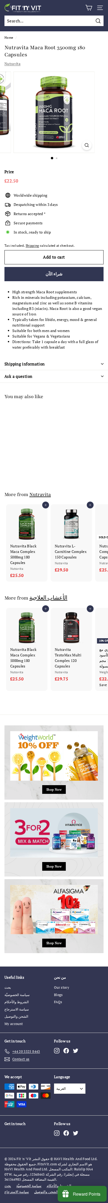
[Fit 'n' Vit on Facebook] (66, 1050)
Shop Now (54, 789)
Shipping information (24, 364)
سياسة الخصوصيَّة (17, 994)
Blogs (58, 994)
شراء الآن (54, 274)
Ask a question (18, 376)
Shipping (32, 245)
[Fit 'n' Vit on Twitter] (75, 1050)
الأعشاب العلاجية (48, 598)
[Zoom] (87, 145)
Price (9, 171)
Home (8, 37)
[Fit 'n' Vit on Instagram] (57, 1050)
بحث (7, 987)
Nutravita (12, 63)
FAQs (58, 1001)
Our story (61, 987)
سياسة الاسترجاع (16, 1009)
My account (13, 1023)
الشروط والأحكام (16, 1001)
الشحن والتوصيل (16, 1016)
